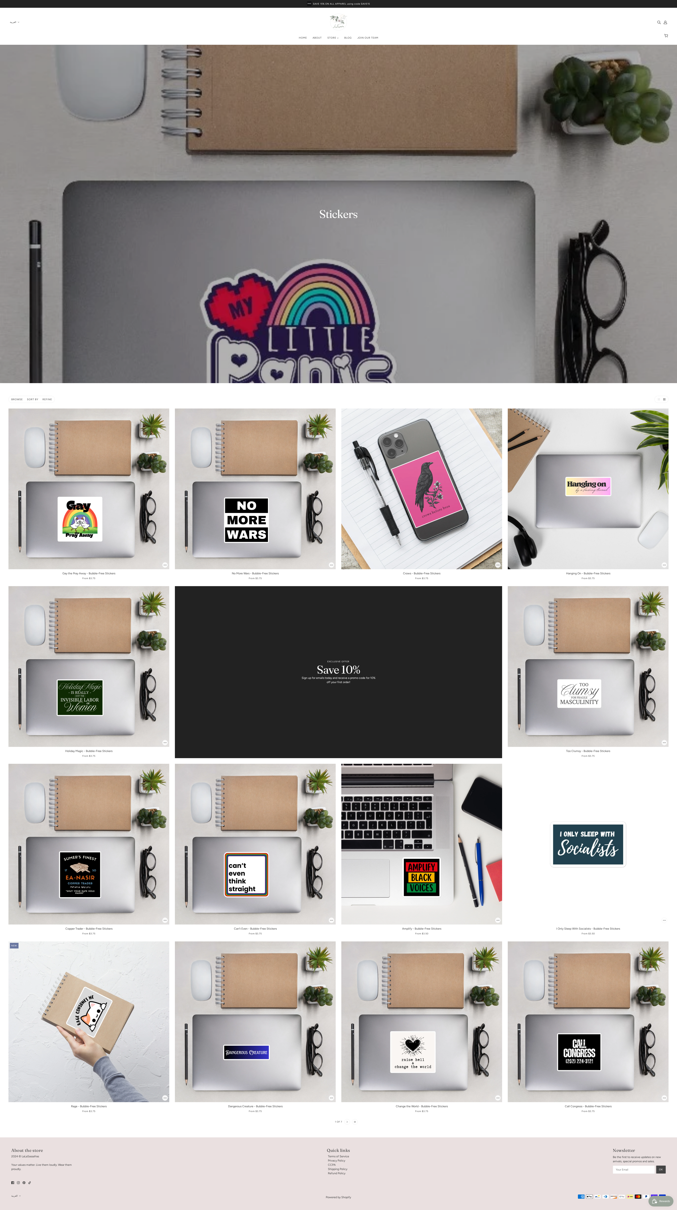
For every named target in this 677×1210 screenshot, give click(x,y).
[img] (659, 22)
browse (17, 399)
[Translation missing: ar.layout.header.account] (665, 22)
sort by (32, 399)
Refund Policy (336, 1173)
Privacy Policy (336, 1160)
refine (47, 399)
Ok (661, 1169)
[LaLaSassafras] (338, 30)
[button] (657, 399)
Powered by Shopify (338, 1197)
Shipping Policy (337, 1169)
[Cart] (667, 36)
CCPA (332, 1164)
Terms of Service (338, 1156)
